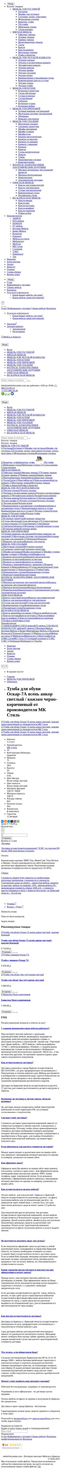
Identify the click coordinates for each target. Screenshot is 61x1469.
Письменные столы (27, 195)
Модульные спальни (28, 124)
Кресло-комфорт (26, 208)
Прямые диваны (26, 39)
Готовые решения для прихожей (33, 111)
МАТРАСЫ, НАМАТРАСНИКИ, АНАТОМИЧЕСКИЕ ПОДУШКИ (29, 166)
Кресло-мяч (23, 203)
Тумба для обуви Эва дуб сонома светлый (22, 980)
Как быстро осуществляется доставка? (21, 1316)
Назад (10, 4)
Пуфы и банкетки (26, 55)
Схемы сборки (14, 272)
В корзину (6, 838)
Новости (11, 267)
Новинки (11, 259)
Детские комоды (26, 68)
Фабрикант (17, 254)
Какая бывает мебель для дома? (27, 295)
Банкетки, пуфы (26, 22)
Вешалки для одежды (28, 119)
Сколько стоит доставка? (14, 1117)
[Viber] (15, 821)
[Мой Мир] (8, 821)
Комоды (22, 149)
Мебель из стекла (20, 239)
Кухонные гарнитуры (28, 90)
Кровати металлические (29, 136)
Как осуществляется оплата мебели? (20, 1189)
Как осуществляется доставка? (17, 1062)
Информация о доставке (18, 285)
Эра (14, 256)
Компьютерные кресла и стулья (33, 80)
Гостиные (23, 11)
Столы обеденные (27, 93)
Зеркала (22, 154)
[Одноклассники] (5, 821)
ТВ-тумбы (23, 24)
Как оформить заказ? (12, 1163)
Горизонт (16, 236)
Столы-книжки (25, 29)
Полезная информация (18, 292)
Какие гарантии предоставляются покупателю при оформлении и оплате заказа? (27, 1271)
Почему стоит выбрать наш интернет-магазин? (25, 1381)
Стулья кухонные (26, 96)
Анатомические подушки (30, 180)
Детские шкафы (25, 70)
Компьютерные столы (28, 193)
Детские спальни (26, 60)
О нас (9, 282)
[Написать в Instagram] (9, 394)
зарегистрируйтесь (41, 1418)
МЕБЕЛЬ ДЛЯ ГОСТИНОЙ (26, 9)
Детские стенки (25, 83)
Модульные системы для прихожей (35, 113)
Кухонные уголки (26, 103)
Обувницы (23, 116)
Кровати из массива (27, 139)
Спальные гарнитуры (28, 126)
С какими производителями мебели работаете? (25, 1028)
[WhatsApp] (18, 821)
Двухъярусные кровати (29, 65)
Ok (39, 1466)
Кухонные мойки (26, 106)
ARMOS (16, 218)
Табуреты (22, 101)
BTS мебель (18, 221)
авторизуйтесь (21, 1418)
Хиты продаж (13, 262)
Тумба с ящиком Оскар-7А (15, 960)
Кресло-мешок (25, 200)
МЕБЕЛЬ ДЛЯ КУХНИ (23, 88)
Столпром (17, 249)
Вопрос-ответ (13, 274)
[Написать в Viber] (6, 394)
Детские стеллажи (27, 73)
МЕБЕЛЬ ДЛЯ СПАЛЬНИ (25, 121)
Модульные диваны (27, 52)
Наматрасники (25, 177)
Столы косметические (28, 152)
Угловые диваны (26, 37)
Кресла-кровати (25, 50)
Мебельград (18, 241)
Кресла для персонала (28, 187)
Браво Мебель (19, 231)
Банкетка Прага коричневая (15, 1000)
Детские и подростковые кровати (34, 62)
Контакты (11, 290)
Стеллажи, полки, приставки (32, 16)
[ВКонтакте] (2, 821)
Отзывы (11, 269)
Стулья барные (25, 98)
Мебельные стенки (27, 27)
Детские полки (25, 75)
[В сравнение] (16, 952)
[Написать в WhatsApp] (2, 394)
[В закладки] (13, 952)
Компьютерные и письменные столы (36, 78)
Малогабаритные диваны (30, 42)
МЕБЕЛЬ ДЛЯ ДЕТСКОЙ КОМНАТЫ (31, 57)
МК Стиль (17, 246)
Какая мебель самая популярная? (28, 297)
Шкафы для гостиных (28, 14)
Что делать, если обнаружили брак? (19, 1352)
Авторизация (18, 329)
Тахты (21, 45)
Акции (10, 264)
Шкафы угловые (26, 131)
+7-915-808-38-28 (9, 390)
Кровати (22, 147)
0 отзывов (11, 742)
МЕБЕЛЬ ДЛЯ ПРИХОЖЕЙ (26, 108)
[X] (11, 821)
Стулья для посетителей (29, 190)
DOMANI (17, 223)
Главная (10, 676)
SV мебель (17, 226)
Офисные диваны (26, 34)
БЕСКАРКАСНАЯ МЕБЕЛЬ (26, 198)
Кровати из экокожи (28, 142)
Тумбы (21, 157)
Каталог (9, 443)
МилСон (16, 244)
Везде (9, 349)
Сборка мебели (14, 287)
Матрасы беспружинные (30, 175)
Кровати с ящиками (27, 144)
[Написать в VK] (12, 394)
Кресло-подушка (26, 205)
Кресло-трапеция (26, 210)
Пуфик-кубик (24, 213)
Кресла (21, 47)
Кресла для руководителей (31, 185)
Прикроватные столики (29, 159)
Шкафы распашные (27, 129)
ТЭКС (15, 251)
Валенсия (17, 233)
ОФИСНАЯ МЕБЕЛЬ (23, 182)
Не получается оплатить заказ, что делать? (23, 1241)
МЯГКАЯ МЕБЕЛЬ (22, 32)
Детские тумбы (25, 85)
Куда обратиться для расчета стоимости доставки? (27, 1146)
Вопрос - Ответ (15, 907)
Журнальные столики (28, 19)
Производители (14, 216)
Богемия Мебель (20, 228)
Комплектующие (26, 162)
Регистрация (18, 331)
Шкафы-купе (24, 134)
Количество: (7, 826)
